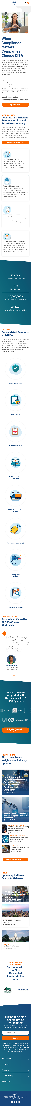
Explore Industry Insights (14, 859)
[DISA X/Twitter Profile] (19, 1102)
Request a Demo (14, 105)
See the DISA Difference (14, 142)
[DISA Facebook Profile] (15, 1102)
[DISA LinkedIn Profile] (12, 1102)
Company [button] (5, 1070)
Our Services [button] (6, 1059)
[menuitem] (25, 2)
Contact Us (6, 1081)
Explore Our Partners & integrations (14, 730)
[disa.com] (14, 3)
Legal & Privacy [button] (7, 1076)
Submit (15, 1038)
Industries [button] (5, 1064)
